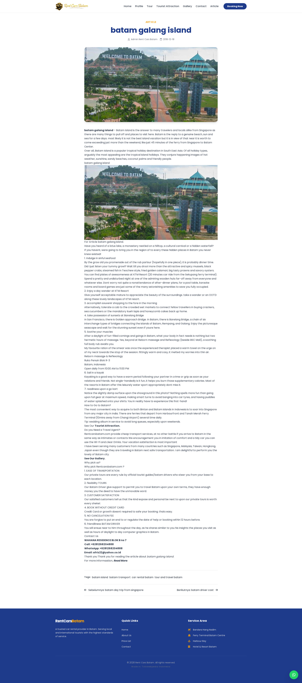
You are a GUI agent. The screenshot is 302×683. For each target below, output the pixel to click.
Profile (139, 6)
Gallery (187, 6)
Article (214, 6)
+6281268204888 (102, 544)
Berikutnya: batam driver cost (195, 590)
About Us (126, 635)
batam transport (120, 577)
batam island (100, 577)
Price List (126, 641)
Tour (150, 6)
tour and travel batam (168, 577)
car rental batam (142, 577)
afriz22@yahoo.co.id (107, 552)
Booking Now (235, 6)
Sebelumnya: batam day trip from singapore (115, 590)
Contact (201, 6)
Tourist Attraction (167, 6)
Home (127, 6)
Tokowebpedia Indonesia (156, 666)
